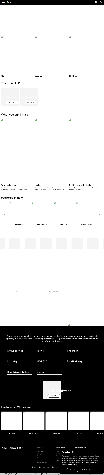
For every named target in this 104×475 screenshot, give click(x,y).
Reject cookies (87, 469)
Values (58, 451)
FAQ (38, 460)
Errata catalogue (42, 462)
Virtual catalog (41, 451)
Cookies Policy (55, 474)
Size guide (40, 454)
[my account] (96, 2)
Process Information (43, 458)
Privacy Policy (46, 474)
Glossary (39, 456)
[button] (5, 214)
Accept (72, 469)
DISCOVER (12, 102)
